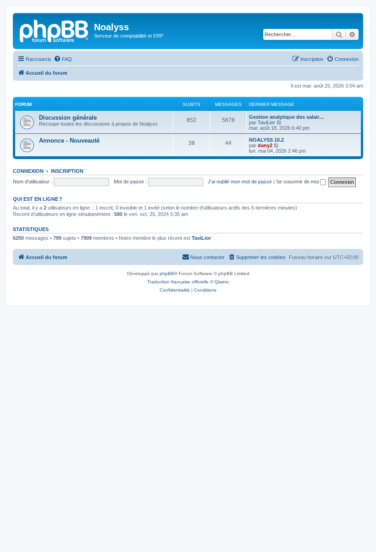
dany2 (265, 145)
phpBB (167, 273)
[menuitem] (63, 59)
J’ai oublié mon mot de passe (240, 181)
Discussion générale (68, 117)
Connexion (28, 171)
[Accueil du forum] (54, 29)
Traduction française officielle (178, 281)
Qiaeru (222, 281)
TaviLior (266, 122)
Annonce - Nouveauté (69, 140)
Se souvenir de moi (298, 181)
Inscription (67, 171)
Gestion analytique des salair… (286, 117)
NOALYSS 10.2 (266, 140)
